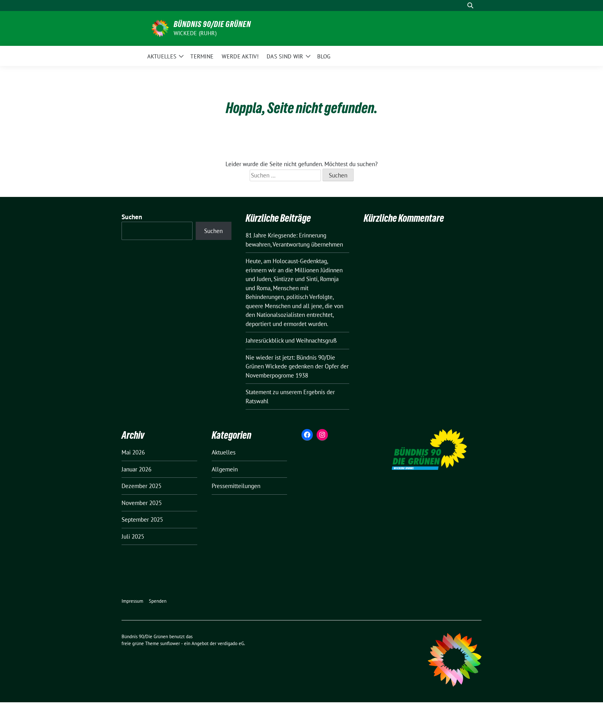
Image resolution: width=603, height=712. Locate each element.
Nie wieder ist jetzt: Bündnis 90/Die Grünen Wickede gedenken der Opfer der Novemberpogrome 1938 (297, 366)
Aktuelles (224, 452)
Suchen (132, 217)
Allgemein (225, 469)
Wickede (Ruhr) (195, 33)
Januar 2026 (136, 469)
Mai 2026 (133, 452)
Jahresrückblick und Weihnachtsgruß (291, 340)
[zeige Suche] (470, 5)
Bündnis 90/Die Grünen (212, 24)
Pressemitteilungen (236, 486)
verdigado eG (231, 643)
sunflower (170, 643)
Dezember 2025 (141, 486)
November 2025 (142, 503)
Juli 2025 (133, 536)
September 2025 (142, 519)
